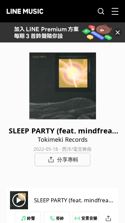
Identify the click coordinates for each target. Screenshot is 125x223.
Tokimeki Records (63, 139)
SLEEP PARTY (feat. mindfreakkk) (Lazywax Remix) (74, 204)
